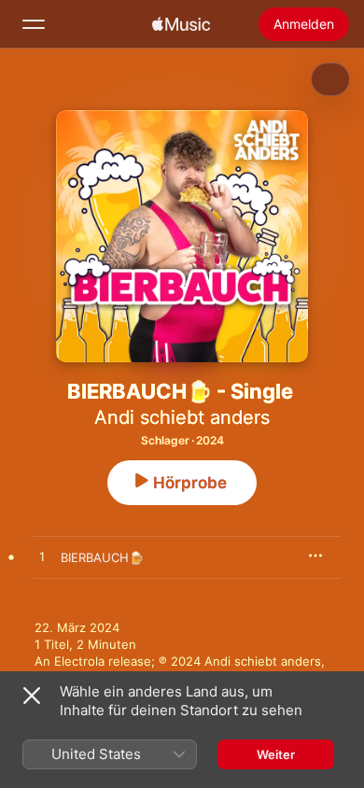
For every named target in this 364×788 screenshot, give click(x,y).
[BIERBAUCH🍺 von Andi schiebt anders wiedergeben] (42, 557)
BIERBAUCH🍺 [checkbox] (102, 557)
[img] (181, 24)
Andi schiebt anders (182, 417)
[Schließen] (31, 695)
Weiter (276, 754)
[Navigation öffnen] (33, 24)
